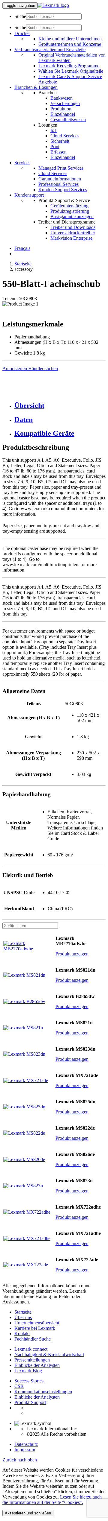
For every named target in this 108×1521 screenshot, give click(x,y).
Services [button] (22, 162)
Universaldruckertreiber (72, 232)
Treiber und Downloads (72, 227)
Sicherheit (59, 141)
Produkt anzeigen (72, 953)
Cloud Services (64, 135)
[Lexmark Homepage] (53, 5)
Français (22, 248)
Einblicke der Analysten (37, 1365)
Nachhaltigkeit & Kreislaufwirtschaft (49, 1354)
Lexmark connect (30, 1349)
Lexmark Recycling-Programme (68, 65)
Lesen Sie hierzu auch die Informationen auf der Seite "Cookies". (52, 1499)
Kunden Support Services (62, 189)
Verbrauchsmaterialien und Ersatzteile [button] (50, 49)
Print (54, 146)
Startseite (23, 263)
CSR (19, 1386)
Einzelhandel (62, 114)
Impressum (24, 1449)
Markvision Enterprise (71, 238)
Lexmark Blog (28, 1370)
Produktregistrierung (69, 211)
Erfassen (58, 151)
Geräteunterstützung (69, 205)
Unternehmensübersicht (36, 1322)
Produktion (60, 108)
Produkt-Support (30, 1402)
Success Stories (29, 1380)
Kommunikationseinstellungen (43, 1391)
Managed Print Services (60, 168)
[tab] (60, 406)
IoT (53, 130)
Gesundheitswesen (68, 119)
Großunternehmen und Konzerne (69, 44)
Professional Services (58, 184)
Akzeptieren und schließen (28, 1513)
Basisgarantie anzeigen (72, 216)
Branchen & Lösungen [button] (36, 87)
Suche (20, 16)
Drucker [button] (22, 33)
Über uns (23, 1317)
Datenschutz (26, 1444)
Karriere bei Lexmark (34, 1328)
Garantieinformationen (59, 178)
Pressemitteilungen (32, 1359)
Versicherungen (65, 103)
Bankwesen (61, 98)
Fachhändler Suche (32, 1338)
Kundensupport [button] (29, 194)
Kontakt (22, 1333)
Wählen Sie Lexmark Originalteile (70, 71)
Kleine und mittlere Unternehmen (70, 38)
